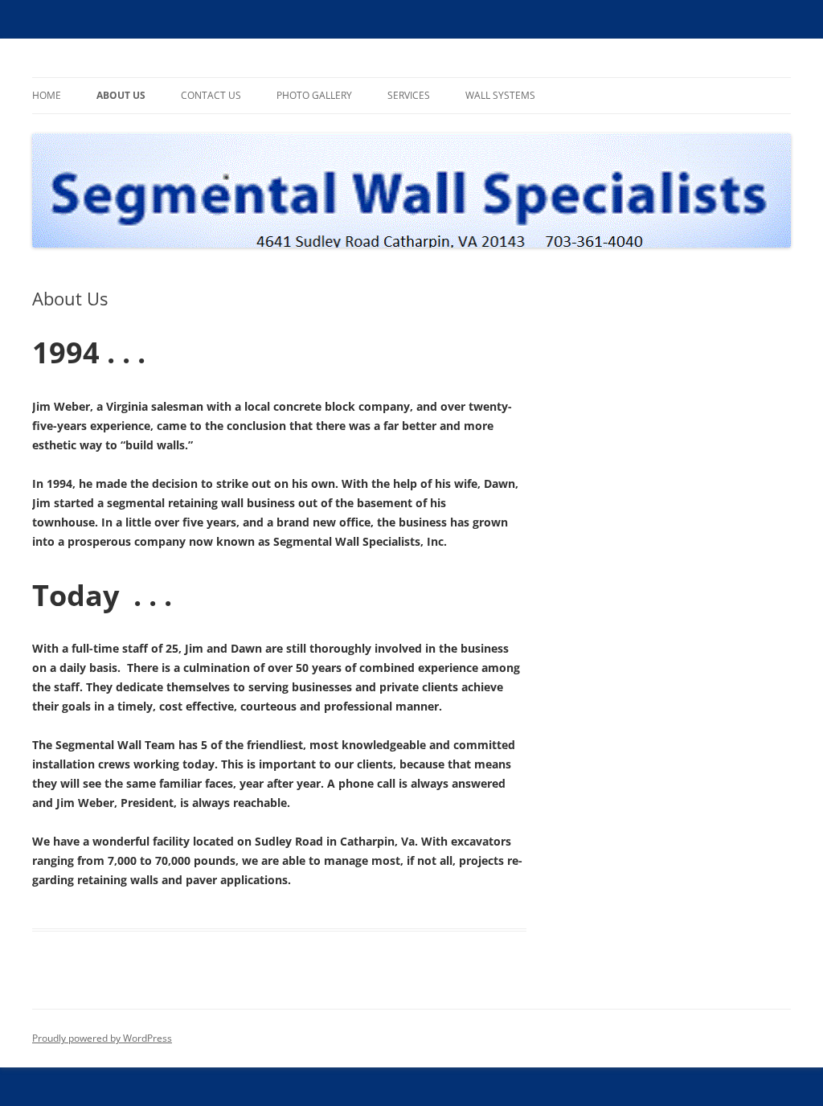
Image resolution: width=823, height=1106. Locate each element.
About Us (120, 95)
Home (46, 95)
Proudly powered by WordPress (102, 1038)
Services (408, 95)
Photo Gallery (314, 95)
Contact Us (211, 95)
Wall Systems (500, 95)
